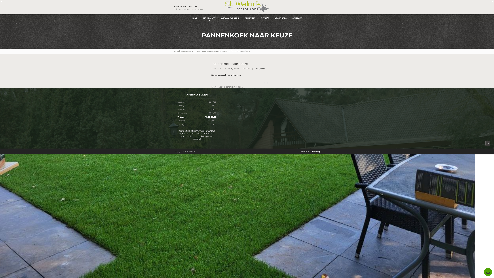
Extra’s (265, 18)
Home (194, 18)
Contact (297, 18)
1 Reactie (246, 68)
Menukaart (209, 18)
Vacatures (281, 18)
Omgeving (250, 18)
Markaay (316, 151)
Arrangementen (230, 18)
